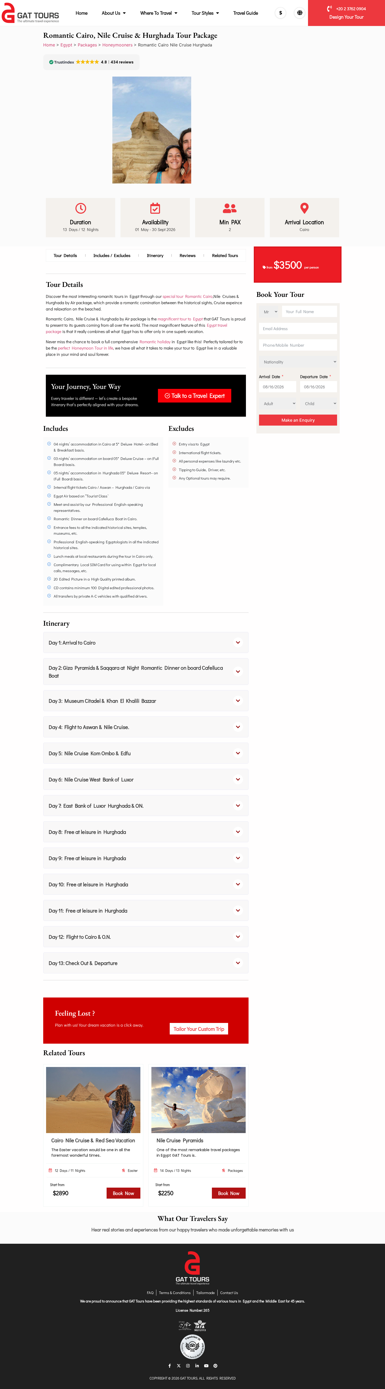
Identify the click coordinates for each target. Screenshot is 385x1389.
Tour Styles (202, 13)
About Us (111, 13)
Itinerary (155, 255)
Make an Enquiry (298, 420)
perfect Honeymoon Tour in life (85, 348)
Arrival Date (269, 376)
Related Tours (225, 255)
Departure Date (314, 376)
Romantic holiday (155, 341)
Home (81, 13)
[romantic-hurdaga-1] (151, 130)
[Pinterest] (215, 1366)
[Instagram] (188, 1366)
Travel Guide (245, 13)
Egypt (66, 44)
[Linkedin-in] (197, 1366)
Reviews (188, 255)
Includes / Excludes (112, 255)
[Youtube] (206, 1366)
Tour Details (65, 255)
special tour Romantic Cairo (188, 296)
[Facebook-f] (170, 1366)
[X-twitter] (179, 1366)
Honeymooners (117, 44)
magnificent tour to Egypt (180, 318)
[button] (146, 642)
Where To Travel (156, 13)
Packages (87, 44)
